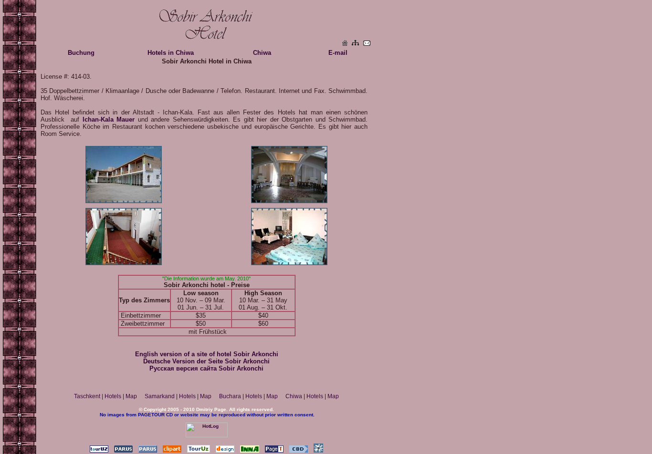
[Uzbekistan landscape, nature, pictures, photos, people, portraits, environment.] (172, 450)
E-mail (337, 52)
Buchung (81, 52)
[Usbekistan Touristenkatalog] (198, 450)
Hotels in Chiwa (170, 52)
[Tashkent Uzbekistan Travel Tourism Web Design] (225, 450)
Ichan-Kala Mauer (109, 119)
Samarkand (160, 396)
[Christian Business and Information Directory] (298, 450)
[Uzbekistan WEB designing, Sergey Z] (318, 450)
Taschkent (87, 396)
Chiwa (262, 52)
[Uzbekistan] (344, 43)
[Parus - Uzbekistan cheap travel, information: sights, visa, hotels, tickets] (147, 450)
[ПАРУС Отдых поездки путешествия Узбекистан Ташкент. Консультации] (123, 450)
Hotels (113, 396)
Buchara (230, 396)
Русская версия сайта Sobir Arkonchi (206, 368)
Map (131, 396)
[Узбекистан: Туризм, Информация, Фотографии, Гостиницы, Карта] (99, 450)
